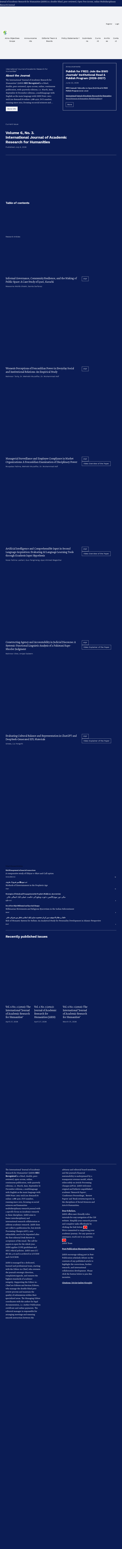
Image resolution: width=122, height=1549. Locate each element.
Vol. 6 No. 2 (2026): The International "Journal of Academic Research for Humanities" (18, 1012)
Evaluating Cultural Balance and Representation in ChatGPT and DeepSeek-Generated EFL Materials (41, 737)
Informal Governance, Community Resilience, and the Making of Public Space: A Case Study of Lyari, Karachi (41, 280)
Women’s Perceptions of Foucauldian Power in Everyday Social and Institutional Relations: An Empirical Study (40, 370)
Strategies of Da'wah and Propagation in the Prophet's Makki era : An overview (33, 894)
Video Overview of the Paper (96, 463)
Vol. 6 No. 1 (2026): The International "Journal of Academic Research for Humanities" (75, 1012)
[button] (70, 38)
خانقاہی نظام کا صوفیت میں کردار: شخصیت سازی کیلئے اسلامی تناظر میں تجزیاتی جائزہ (36, 917)
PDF (85, 279)
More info (11, 109)
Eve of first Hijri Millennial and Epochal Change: (23, 906)
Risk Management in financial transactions (21, 870)
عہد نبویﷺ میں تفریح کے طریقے (16, 882)
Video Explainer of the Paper (96, 647)
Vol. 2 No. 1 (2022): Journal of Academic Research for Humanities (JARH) (45, 1012)
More (69, 104)
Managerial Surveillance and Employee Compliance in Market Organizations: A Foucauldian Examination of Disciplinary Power (41, 460)
